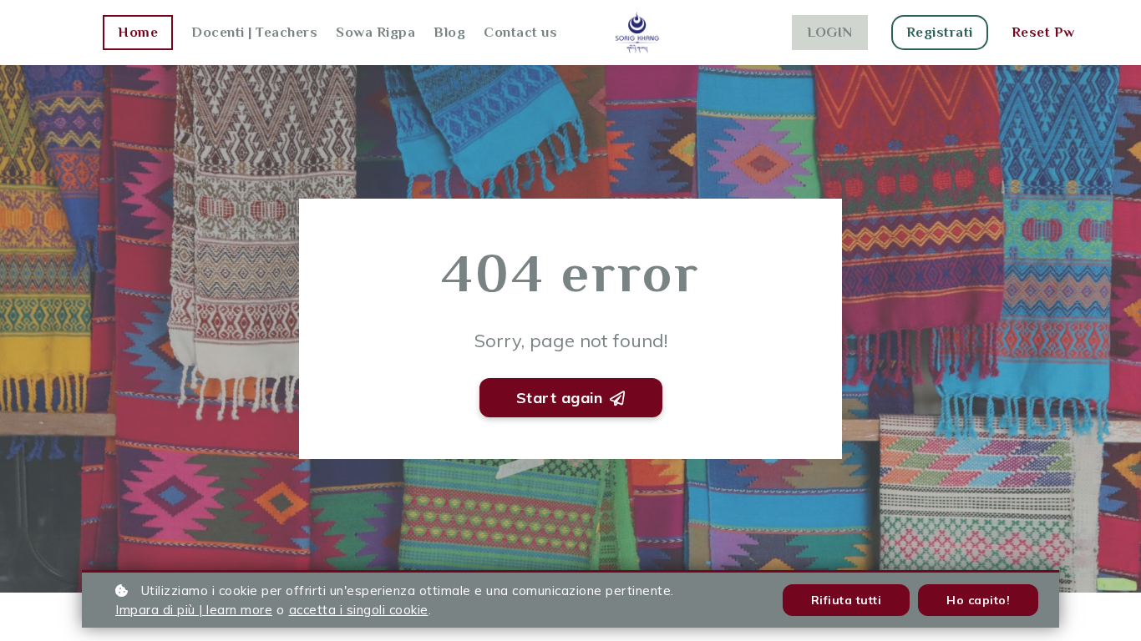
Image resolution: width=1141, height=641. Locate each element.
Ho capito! (978, 600)
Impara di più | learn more (193, 610)
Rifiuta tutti (846, 600)
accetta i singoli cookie (359, 610)
